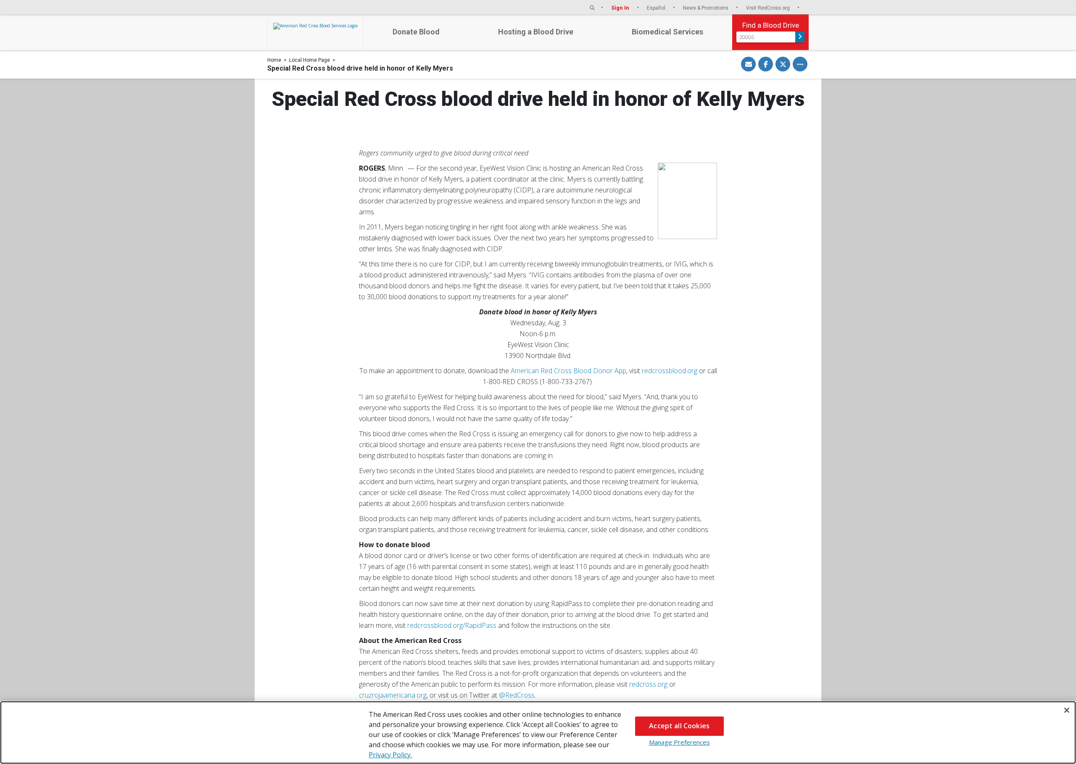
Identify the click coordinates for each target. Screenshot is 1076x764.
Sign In (620, 7)
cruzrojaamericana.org (393, 695)
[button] (592, 7)
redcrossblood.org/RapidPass (451, 625)
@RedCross (517, 695)
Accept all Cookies (679, 725)
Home (274, 60)
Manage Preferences (679, 742)
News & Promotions (706, 7)
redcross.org (648, 684)
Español (657, 7)
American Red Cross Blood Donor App (568, 370)
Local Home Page (309, 60)
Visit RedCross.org (768, 7)
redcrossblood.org (669, 370)
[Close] (1067, 710)
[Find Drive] (799, 37)
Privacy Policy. (390, 754)
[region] (538, 732)
